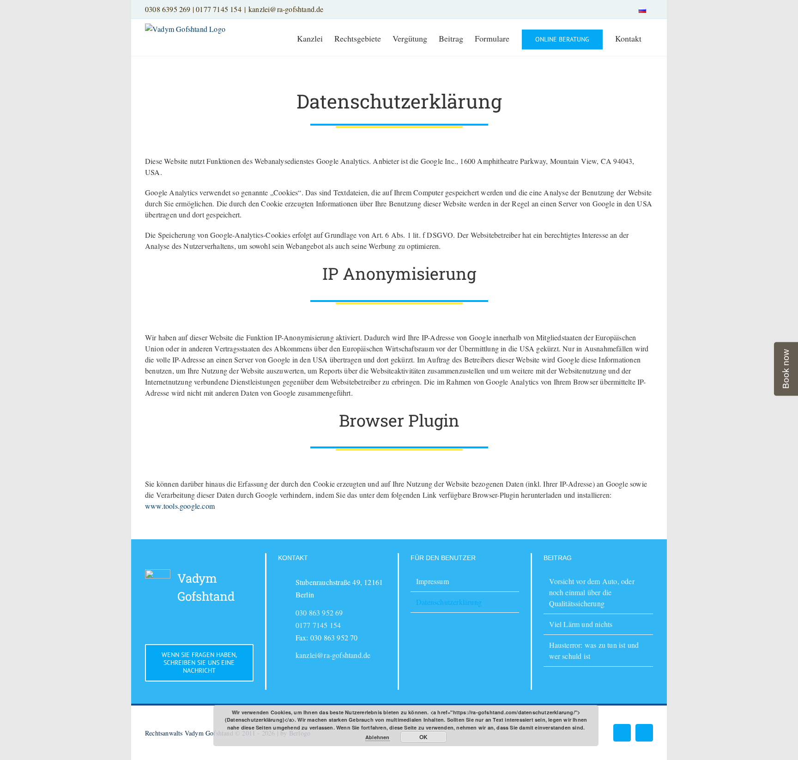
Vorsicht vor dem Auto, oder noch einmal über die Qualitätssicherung (592, 592)
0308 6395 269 (168, 9)
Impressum (432, 581)
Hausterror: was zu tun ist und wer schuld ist (594, 650)
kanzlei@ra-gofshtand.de (286, 9)
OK (423, 737)
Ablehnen (377, 737)
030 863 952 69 (319, 612)
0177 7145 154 (219, 9)
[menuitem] (642, 9)
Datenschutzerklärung (449, 602)
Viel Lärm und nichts (581, 624)
